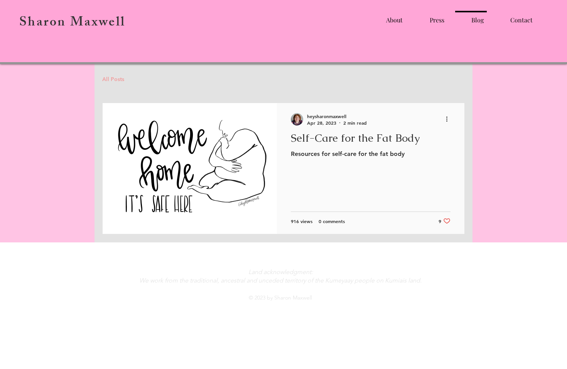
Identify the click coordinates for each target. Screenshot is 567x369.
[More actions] (449, 119)
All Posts (113, 79)
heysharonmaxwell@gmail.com (280, 254)
